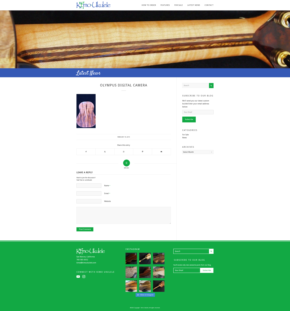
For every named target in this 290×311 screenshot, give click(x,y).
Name (107, 186)
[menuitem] (148, 5)
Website (107, 201)
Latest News (88, 73)
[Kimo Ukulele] (93, 6)
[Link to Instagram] (84, 276)
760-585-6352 (82, 260)
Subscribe (189, 119)
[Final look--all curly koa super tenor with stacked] (159, 286)
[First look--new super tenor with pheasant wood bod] (145, 286)
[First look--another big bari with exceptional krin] (131, 286)
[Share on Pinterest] (142, 151)
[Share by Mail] (161, 151)
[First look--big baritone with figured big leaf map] (131, 272)
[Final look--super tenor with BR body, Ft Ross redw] (145, 272)
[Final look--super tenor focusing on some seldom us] (159, 258)
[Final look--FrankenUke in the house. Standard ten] (145, 258)
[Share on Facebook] (86, 151)
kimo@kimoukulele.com (86, 263)
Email (107, 193)
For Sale (185, 135)
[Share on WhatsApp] (123, 151)
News (184, 138)
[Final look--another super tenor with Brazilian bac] (131, 258)
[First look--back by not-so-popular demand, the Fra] (159, 272)
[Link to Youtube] (78, 276)
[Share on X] (104, 151)
